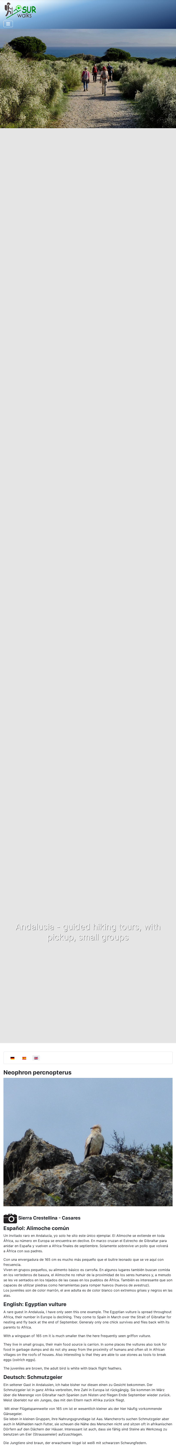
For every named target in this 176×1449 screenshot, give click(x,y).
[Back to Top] (168, 1441)
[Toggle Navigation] (8, 24)
